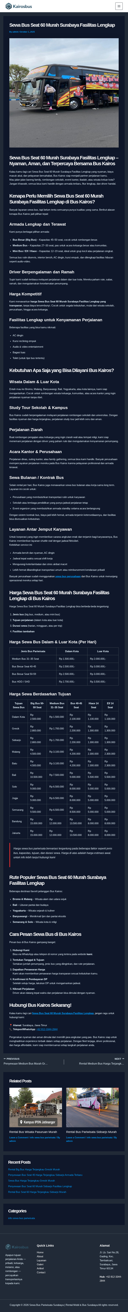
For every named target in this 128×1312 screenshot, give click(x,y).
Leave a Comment (18, 1137)
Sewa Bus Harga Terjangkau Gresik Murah (31, 1180)
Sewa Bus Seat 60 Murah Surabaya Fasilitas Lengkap (63, 1013)
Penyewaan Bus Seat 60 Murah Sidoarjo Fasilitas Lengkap (40, 1186)
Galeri (40, 1264)
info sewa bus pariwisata (42, 1137)
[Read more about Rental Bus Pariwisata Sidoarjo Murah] (92, 1107)
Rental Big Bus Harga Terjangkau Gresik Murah (34, 1169)
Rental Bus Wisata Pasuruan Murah (33, 1132)
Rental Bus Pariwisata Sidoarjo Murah (91, 1132)
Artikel (40, 1268)
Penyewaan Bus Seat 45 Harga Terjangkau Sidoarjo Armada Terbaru (45, 1175)
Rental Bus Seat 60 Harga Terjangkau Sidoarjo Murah (37, 1192)
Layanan (41, 1260)
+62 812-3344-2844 (47, 1029)
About (40, 1256)
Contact (41, 1272)
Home (40, 1252)
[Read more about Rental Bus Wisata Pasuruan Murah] (35, 1107)
